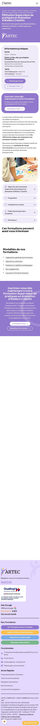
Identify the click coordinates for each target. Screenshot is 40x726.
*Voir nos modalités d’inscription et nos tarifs (16, 76)
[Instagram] (5, 582)
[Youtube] (7, 582)
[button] (14, 86)
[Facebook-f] (2, 582)
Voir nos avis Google (8, 614)
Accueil (4, 11)
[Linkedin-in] (10, 582)
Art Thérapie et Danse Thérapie (18, 11)
